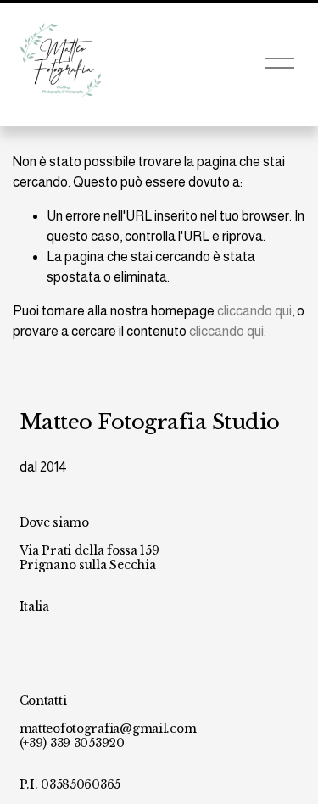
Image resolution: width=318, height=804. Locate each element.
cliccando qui (254, 311)
